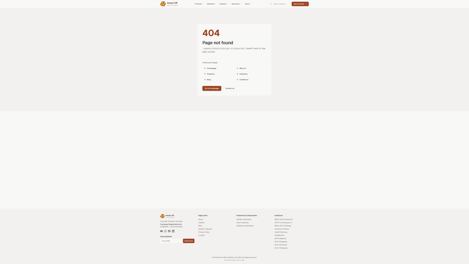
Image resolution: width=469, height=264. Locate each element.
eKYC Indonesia (281, 245)
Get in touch (299, 4)
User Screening (242, 222)
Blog (209, 79)
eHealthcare (279, 235)
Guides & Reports (205, 229)
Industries (210, 4)
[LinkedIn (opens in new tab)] (173, 231)
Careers (201, 222)
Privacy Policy (204, 232)
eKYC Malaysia (280, 238)
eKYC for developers (283, 222)
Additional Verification (245, 226)
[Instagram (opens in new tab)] (165, 231)
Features (223, 4)
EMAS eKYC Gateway (283, 226)
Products (198, 4)
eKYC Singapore (281, 242)
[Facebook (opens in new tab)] (169, 231)
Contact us (244, 79)
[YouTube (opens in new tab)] (161, 231)
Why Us (243, 68)
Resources (236, 4)
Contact (201, 235)
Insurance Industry (282, 229)
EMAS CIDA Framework (284, 219)
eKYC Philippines (281, 248)
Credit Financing (281, 232)
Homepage (211, 68)
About (247, 4)
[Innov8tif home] (168, 3)
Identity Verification (244, 219)
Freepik (242, 260)
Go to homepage (212, 88)
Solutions (243, 74)
